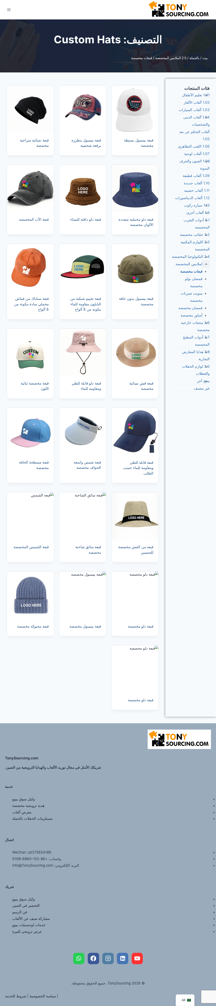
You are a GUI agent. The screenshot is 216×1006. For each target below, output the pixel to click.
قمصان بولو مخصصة (193, 282)
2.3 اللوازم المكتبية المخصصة (195, 245)
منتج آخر (203, 381)
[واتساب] (79, 958)
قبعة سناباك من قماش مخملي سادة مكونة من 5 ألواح (31, 303)
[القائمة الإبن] (206, 95)
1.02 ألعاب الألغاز (197, 102)
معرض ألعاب (21, 812)
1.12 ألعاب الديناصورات (192, 198)
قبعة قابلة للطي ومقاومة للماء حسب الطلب (138, 467)
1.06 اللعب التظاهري (194, 146)
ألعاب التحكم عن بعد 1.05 (194, 135)
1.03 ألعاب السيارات (194, 110)
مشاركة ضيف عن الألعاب (31, 918)
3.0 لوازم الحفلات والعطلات (196, 370)
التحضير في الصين (26, 905)
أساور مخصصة (191, 315)
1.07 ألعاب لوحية (197, 154)
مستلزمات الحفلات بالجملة (32, 818)
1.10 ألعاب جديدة (197, 183)
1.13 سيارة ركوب (197, 205)
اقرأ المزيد (94, 233)
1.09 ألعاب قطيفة (196, 176)
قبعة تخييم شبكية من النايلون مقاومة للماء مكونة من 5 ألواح (85, 303)
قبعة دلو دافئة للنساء (85, 219)
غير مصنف (202, 388)
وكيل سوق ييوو (23, 799)
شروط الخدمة (15, 996)
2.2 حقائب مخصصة (195, 234)
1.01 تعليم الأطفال (196, 95)
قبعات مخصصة (191, 271)
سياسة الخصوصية (43, 996)
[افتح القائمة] (9, 9)
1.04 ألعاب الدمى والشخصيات (196, 120)
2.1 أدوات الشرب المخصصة (197, 223)
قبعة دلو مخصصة (140, 626)
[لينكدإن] (122, 958)
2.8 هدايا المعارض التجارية (196, 355)
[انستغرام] (108, 958)
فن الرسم (19, 912)
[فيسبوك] (93, 958)
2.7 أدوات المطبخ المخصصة (196, 341)
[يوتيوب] (137, 958)
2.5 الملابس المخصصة (170, 58)
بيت (205, 58)
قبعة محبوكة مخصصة (33, 626)
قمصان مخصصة (190, 308)
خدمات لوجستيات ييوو (29, 925)
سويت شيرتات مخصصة (191, 297)
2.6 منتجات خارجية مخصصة (195, 326)
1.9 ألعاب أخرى (198, 213)
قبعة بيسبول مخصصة (85, 626)
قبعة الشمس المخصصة (31, 547)
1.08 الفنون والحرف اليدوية (194, 164)
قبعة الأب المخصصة (34, 219)
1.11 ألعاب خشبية (197, 190)
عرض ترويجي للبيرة (27, 931)
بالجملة (194, 58)
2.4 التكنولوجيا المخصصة (191, 256)
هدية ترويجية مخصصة (28, 805)
